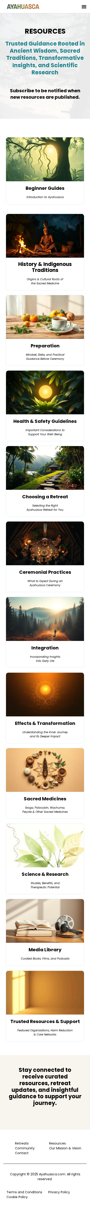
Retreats (22, 1143)
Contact (22, 1153)
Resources (57, 1143)
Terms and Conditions (24, 1192)
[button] (84, 6)
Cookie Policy (17, 1197)
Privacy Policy (59, 1192)
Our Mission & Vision (64, 1148)
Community (25, 1148)
